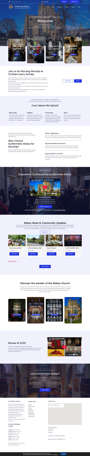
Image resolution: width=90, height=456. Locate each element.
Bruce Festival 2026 (15, 248)
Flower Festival (51, 248)
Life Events (30, 411)
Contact (30, 404)
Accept (63, 454)
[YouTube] (47, 1)
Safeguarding (31, 413)
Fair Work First (31, 416)
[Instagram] (42, 1)
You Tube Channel (60, 210)
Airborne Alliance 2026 (35, 248)
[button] (64, 1)
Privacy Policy (31, 414)
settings (55, 454)
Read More (14, 253)
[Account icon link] (81, 1)
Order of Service (31, 406)
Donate (30, 408)
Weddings (30, 409)
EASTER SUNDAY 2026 (72, 248)
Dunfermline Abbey (22, 6)
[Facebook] (45, 1)
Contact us (74, 1)
